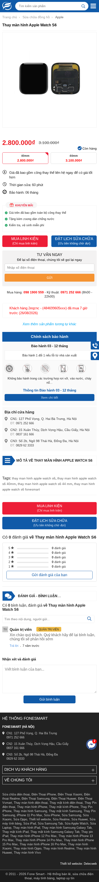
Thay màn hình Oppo (27, 848)
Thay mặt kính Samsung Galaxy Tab (54, 832)
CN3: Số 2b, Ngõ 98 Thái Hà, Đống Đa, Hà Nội (44, 441)
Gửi (49, 278)
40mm (25, 158)
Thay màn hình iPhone (32, 807)
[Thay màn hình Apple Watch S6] (49, 125)
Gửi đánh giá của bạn (49, 575)
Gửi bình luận (49, 699)
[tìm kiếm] (83, 6)
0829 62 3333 (25, 445)
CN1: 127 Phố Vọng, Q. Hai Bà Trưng (31, 733)
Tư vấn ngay (49, 255)
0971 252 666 (25, 423)
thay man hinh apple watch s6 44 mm (45, 484)
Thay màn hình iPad (26, 827)
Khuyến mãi (24, 205)
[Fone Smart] (6, 6)
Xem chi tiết (49, 397)
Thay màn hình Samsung (30, 811)
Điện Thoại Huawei (63, 798)
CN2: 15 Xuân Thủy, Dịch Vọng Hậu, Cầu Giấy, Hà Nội (50, 430)
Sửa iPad (29, 823)
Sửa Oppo (20, 819)
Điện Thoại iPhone (44, 794)
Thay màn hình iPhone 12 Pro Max (33, 836)
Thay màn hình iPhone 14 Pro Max (38, 840)
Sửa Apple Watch (76, 823)
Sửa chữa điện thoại (16, 794)
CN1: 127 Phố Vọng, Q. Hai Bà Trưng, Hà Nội (43, 419)
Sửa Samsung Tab (50, 823)
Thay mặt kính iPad (15, 832)
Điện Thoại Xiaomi (70, 794)
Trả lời (14, 645)
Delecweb (90, 863)
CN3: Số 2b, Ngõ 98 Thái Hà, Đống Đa (32, 754)
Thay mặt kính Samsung (65, 811)
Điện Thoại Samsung (36, 798)
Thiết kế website (40, 819)
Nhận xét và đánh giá (19, 659)
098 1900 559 (33, 292)
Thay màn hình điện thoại (31, 802)
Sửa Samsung (71, 815)
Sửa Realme (61, 819)
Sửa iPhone (52, 815)
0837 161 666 (25, 434)
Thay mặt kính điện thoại (66, 802)
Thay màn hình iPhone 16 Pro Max (43, 844)
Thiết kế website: (71, 863)
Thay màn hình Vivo (27, 852)
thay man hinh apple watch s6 (33, 478)
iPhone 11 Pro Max (29, 815)
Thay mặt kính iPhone (64, 807)
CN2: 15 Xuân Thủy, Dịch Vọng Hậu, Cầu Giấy (37, 744)
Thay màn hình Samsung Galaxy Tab (67, 827)
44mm (74, 158)
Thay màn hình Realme (58, 848)
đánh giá (59, 548)
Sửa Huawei (79, 819)
